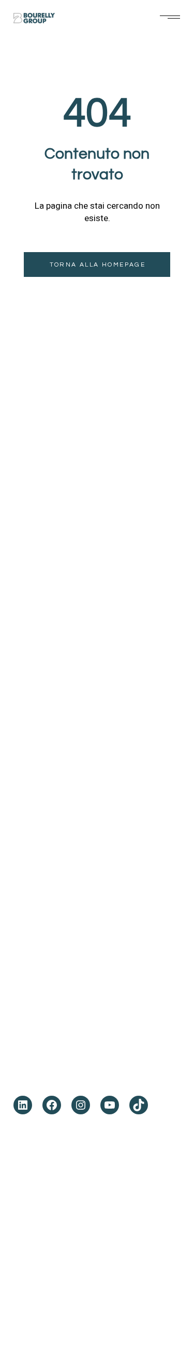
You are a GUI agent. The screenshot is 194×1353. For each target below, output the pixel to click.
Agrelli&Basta (63, 1305)
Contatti (33, 774)
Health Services (52, 672)
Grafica (137, 1305)
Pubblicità (106, 1305)
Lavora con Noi (49, 757)
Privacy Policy (123, 1203)
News (25, 740)
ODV (22, 723)
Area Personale (52, 791)
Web (160, 1305)
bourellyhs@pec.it (67, 1069)
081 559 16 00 (54, 1032)
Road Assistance (53, 689)
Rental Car (40, 706)
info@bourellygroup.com (87, 1057)
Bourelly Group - (72, 1203)
